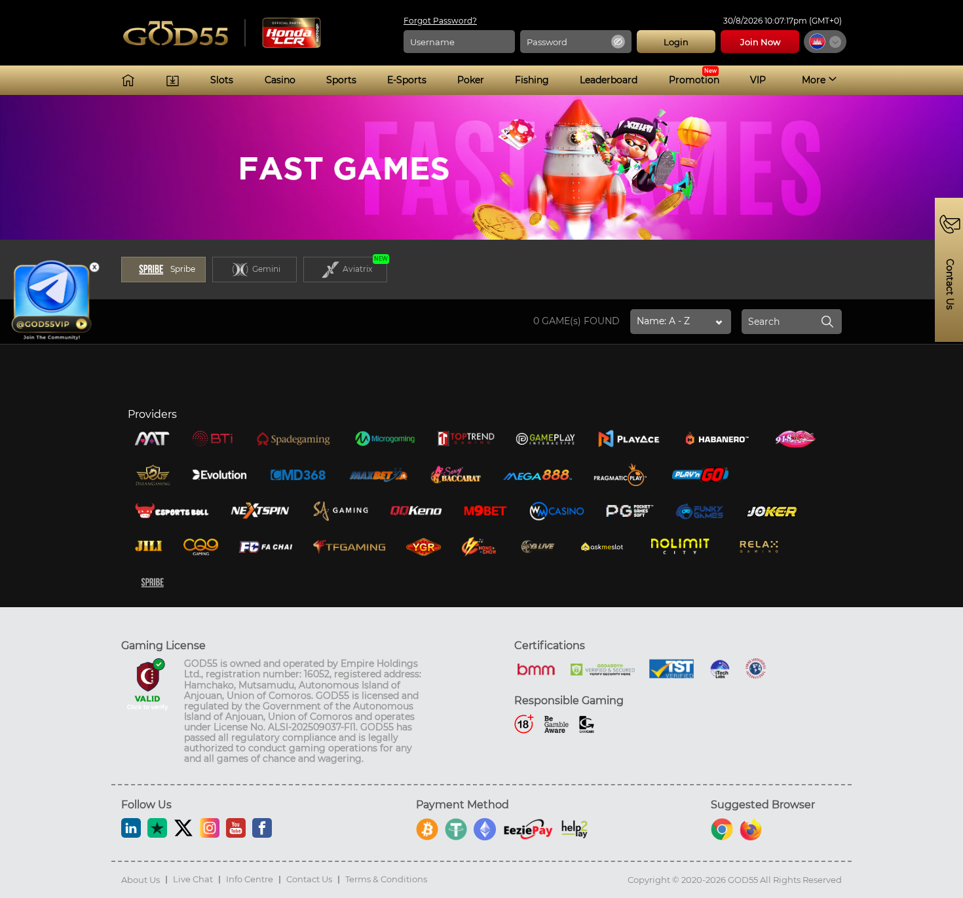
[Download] (172, 80)
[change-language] (825, 41)
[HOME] (128, 80)
